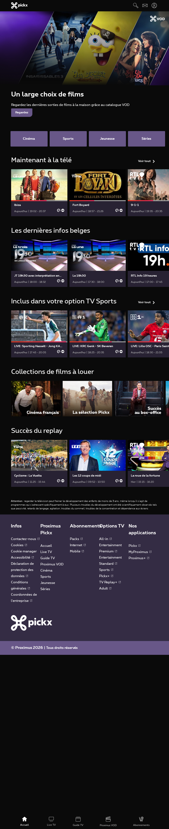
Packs (75, 539)
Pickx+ (104, 576)
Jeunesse (47, 583)
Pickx (133, 545)
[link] (39, 192)
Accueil (46, 545)
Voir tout (144, 161)
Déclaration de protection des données (22, 570)
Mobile (75, 551)
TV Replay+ (108, 582)
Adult (104, 588)
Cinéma (46, 570)
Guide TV (47, 558)
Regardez (21, 112)
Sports (45, 576)
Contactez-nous (24, 539)
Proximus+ (138, 558)
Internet (76, 545)
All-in (104, 539)
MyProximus (139, 552)
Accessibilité (21, 557)
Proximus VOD (51, 564)
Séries (45, 589)
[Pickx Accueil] (31, 622)
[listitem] (36, 398)
